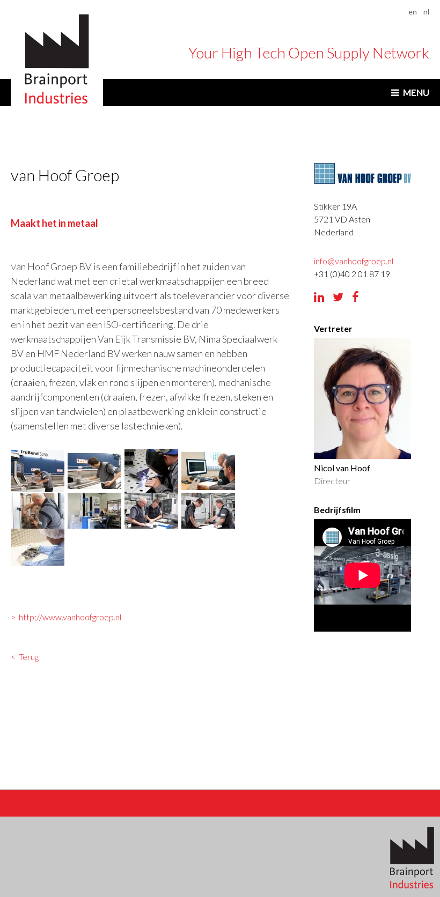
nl (426, 11)
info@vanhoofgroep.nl (353, 261)
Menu (416, 92)
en (412, 11)
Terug (29, 656)
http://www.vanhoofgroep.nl (70, 617)
